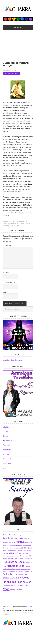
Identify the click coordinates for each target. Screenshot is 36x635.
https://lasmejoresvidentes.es (12, 360)
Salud (11, 578)
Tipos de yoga (23, 581)
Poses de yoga (11, 558)
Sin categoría (7, 459)
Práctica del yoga (28, 571)
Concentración (24, 223)
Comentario (7, 245)
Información (22, 221)
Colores (5, 431)
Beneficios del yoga (10, 538)
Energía (15, 221)
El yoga (19, 548)
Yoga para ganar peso (16, 590)
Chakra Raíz (10, 542)
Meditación (6, 454)
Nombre (6, 272)
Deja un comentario (11, 73)
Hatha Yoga (19, 550)
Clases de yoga (28, 542)
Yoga (18, 225)
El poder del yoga (12, 548)
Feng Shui (6, 445)
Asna (24, 535)
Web (4, 292)
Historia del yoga (27, 550)
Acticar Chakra (8, 535)
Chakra (18, 9)
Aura (28, 535)
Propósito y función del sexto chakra (15, 571)
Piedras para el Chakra (13, 556)
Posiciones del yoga (13, 561)
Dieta (23, 545)
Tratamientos (7, 463)
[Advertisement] (18, 43)
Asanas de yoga (18, 535)
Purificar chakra (8, 574)
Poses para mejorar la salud (25, 559)
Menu (19, 27)
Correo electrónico (10, 282)
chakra (20, 537)
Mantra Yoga (7, 225)
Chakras (5, 427)
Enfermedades (7, 440)
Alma (16, 223)
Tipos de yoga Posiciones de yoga (11, 585)
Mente (14, 225)
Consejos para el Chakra (9, 545)
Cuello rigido (18, 545)
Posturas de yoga (15, 565)
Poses (22, 556)
